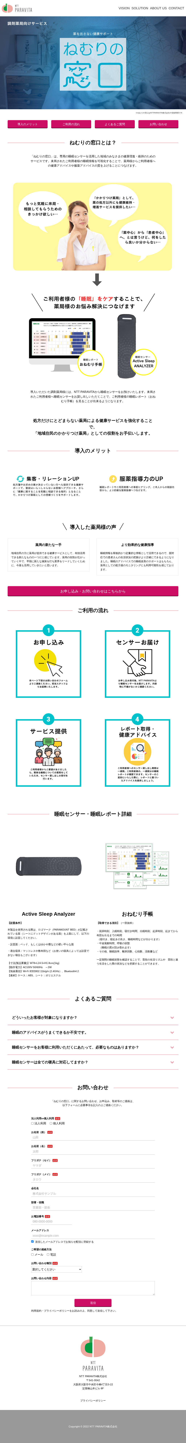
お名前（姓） (38, 1132)
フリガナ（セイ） (41, 1160)
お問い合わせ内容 (41, 1278)
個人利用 (59, 1123)
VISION (124, 8)
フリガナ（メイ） (41, 1174)
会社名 (35, 1188)
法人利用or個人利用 (42, 1118)
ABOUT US (158, 8)
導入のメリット (27, 124)
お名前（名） (38, 1146)
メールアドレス (40, 1230)
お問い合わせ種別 (41, 1263)
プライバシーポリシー (93, 1400)
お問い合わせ (158, 124)
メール (39, 1254)
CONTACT (176, 8)
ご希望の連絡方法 (41, 1249)
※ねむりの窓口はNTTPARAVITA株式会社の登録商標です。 (160, 113)
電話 (53, 1254)
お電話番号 (37, 1216)
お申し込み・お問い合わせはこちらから (93, 591)
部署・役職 (37, 1202)
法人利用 (40, 1123)
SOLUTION (140, 8)
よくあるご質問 (115, 124)
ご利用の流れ (71, 124)
